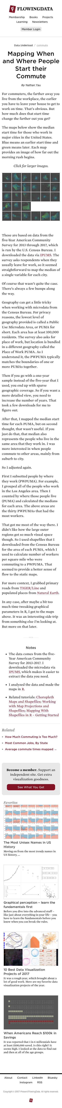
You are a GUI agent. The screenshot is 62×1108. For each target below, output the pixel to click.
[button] (7, 178)
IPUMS (45, 255)
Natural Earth (48, 593)
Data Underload (23, 45)
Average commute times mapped (31, 749)
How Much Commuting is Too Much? (31, 736)
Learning (22, 21)
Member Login (31, 29)
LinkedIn (37, 1077)
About (8, 1077)
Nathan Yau (33, 85)
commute (42, 45)
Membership (17, 17)
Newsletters (40, 21)
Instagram (26, 1082)
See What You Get (31, 787)
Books (33, 17)
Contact (22, 1077)
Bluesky (53, 1077)
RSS (39, 1082)
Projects (47, 17)
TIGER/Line (29, 588)
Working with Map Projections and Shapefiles (32, 706)
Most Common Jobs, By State (26, 743)
